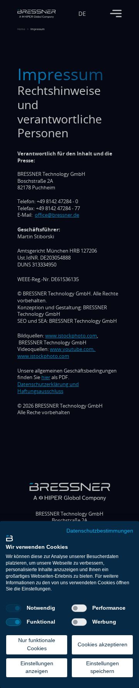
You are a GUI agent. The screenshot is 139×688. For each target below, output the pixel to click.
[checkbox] (13, 608)
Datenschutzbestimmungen (99, 531)
